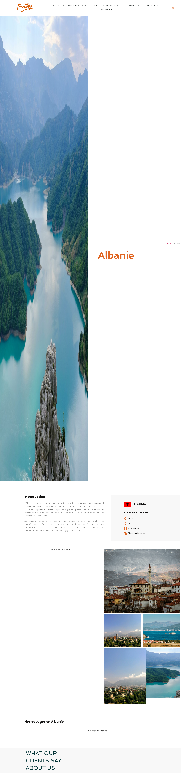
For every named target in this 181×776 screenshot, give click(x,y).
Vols (140, 6)
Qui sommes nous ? (70, 6)
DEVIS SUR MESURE (152, 6)
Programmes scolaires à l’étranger (118, 6)
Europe (168, 243)
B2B (95, 6)
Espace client (106, 10)
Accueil (56, 6)
